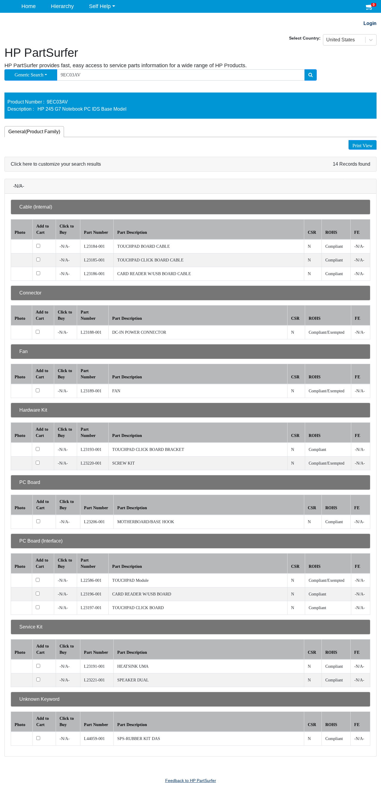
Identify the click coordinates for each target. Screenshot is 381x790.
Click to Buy (67, 229)
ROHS (331, 232)
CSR (312, 232)
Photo (20, 232)
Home (28, 6)
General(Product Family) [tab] (34, 131)
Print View (362, 145)
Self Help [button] (100, 6)
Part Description (132, 232)
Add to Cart (42, 229)
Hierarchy (62, 6)
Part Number (96, 232)
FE (357, 232)
